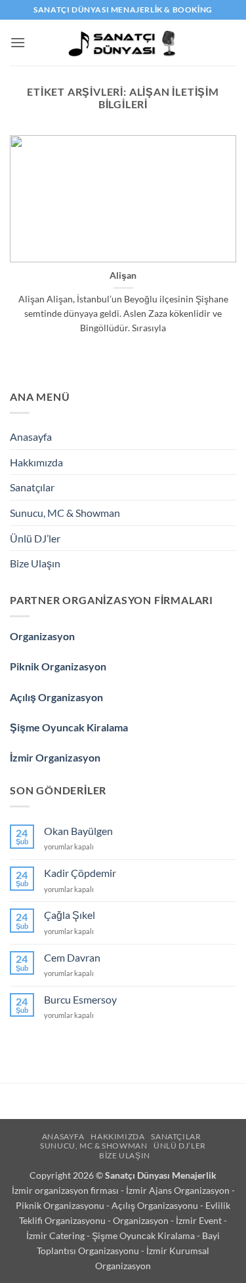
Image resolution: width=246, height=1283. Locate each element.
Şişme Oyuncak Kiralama (69, 727)
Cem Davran (72, 957)
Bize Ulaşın (35, 563)
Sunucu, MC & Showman (65, 512)
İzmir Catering (56, 1235)
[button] (18, 42)
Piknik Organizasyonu (61, 1205)
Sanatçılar (32, 487)
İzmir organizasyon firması (66, 1190)
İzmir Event (200, 1220)
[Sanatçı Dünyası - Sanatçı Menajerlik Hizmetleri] (123, 42)
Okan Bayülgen (78, 831)
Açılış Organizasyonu (156, 1205)
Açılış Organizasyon (56, 697)
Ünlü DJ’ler (35, 538)
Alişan (123, 275)
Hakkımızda (36, 462)
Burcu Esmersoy (80, 999)
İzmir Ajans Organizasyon (179, 1190)
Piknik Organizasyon (58, 666)
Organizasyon (42, 636)
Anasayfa (31, 436)
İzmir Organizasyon (55, 757)
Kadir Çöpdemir (80, 872)
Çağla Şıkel (69, 914)
